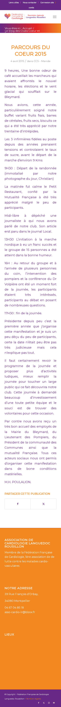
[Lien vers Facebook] (38, 702)
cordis (31, 7)
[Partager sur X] (43, 504)
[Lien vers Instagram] (48, 702)
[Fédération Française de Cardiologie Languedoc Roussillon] (25, 16)
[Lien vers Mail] (53, 702)
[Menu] (54, 17)
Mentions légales (33, 699)
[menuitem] (14, 2)
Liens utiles (14, 2)
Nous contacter (29, 2)
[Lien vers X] (43, 702)
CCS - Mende (42, 61)
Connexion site (47, 2)
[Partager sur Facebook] (17, 504)
